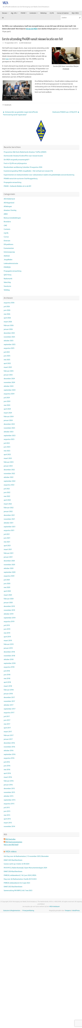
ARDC (6, 214)
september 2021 (9, 527)
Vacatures (7, 286)
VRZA (5, 3)
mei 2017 (7, 724)
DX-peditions (8, 244)
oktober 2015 (8, 796)
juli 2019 (7, 625)
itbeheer (7, 256)
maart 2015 (8, 823)
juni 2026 (7, 310)
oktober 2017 (8, 705)
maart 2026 (8, 322)
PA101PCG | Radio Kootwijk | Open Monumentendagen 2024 (25, 868)
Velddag (7, 290)
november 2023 (9, 428)
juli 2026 (7, 307)
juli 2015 (7, 808)
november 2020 (9, 565)
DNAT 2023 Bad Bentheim (13, 887)
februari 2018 (8, 690)
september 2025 (9, 345)
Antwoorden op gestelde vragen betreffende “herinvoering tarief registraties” (20, 113)
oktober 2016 (8, 751)
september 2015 (9, 800)
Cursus (6, 237)
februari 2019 (8, 644)
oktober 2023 (8, 432)
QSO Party (7, 275)
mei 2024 (7, 405)
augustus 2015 (9, 804)
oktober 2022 (8, 477)
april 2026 (7, 318)
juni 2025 (7, 356)
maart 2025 (8, 367)
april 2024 (7, 409)
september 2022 (9, 481)
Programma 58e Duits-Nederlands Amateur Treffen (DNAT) (25, 152)
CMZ (5, 226)
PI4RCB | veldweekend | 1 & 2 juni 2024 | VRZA (20, 875)
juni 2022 (7, 492)
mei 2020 (7, 587)
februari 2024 (8, 417)
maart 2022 (8, 504)
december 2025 (9, 333)
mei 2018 (7, 679)
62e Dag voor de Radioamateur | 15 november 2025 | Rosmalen (26, 856)
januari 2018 (8, 694)
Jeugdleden (8, 260)
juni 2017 (7, 720)
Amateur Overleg (10, 210)
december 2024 (9, 379)
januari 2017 (8, 739)
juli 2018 (7, 671)
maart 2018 (8, 686)
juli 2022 (7, 489)
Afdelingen (8, 206)
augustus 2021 (9, 530)
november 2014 (9, 827)
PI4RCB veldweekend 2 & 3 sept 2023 (17, 883)
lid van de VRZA (31, 29)
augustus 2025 (9, 348)
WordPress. (76, 910)
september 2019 (9, 618)
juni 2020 (7, 584)
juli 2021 (7, 534)
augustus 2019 (9, 622)
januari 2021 (8, 557)
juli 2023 (7, 443)
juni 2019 (7, 629)
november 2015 (9, 792)
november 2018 (9, 656)
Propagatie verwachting (12, 182)
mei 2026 (7, 314)
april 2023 (7, 455)
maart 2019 (8, 641)
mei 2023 (7, 451)
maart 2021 (8, 549)
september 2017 (9, 709)
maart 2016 (8, 777)
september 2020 (9, 572)
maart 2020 (8, 595)
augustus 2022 (9, 485)
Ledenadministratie (11, 263)
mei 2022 (7, 496)
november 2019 (9, 610)
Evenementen (9, 248)
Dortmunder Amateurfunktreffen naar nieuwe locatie (23, 156)
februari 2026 (8, 325)
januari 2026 (8, 329)
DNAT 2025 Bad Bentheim (13, 860)
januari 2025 (8, 375)
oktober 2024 (8, 386)
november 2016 (9, 747)
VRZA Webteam (54, 906)
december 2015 (9, 789)
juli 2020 (7, 580)
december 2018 (9, 652)
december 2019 (9, 606)
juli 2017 (7, 716)
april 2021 (7, 546)
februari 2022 (8, 508)
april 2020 (7, 591)
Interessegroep (9, 252)
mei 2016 (7, 770)
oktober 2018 (8, 659)
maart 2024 (8, 413)
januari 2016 (8, 785)
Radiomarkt (8, 279)
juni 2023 (7, 447)
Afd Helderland (26, 43)
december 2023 (9, 424)
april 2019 (7, 637)
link (7, 59)
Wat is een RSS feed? (11, 845)
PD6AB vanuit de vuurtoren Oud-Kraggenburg (20, 179)
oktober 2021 (8, 523)
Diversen (7, 241)
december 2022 (9, 470)
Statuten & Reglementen (11, 910)
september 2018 (9, 663)
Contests (7, 229)
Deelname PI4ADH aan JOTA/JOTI (64, 112)
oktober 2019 (8, 614)
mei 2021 (7, 542)
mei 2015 (7, 815)
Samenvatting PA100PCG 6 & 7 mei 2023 (18, 891)
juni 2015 (7, 811)
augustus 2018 (9, 667)
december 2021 (9, 515)
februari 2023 (8, 462)
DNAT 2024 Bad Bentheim (13, 872)
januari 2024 (8, 420)
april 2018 (7, 682)
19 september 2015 (11, 43)
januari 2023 (8, 466)
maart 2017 (8, 732)
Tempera (68, 910)
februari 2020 (8, 599)
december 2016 (9, 743)
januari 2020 (8, 603)
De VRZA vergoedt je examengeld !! (16, 160)
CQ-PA (6, 233)
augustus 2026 (9, 303)
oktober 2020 (8, 568)
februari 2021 (8, 553)
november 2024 (9, 382)
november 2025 (9, 337)
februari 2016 (8, 781)
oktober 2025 (8, 341)
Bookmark (7, 105)
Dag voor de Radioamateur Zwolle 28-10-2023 (20, 879)
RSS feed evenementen (13, 842)
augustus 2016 (9, 758)
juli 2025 (7, 352)
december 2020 (9, 561)
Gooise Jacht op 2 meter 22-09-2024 (16, 864)
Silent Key (7, 282)
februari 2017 (8, 735)
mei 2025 (7, 360)
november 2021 (9, 519)
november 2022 (9, 474)
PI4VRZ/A (7, 267)
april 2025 (7, 363)
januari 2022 (8, 512)
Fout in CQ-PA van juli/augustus (15, 163)
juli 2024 (7, 398)
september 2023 (9, 436)
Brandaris (7, 222)
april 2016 (7, 773)
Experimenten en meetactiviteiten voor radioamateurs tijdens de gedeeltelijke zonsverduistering (39, 175)
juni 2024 (7, 401)
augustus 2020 (9, 576)
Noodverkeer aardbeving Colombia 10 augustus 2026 (23, 167)
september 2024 (9, 390)
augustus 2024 (9, 394)
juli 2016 (7, 762)
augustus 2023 (9, 439)
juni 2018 (7, 675)
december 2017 (9, 697)
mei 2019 (7, 633)
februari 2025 (8, 371)
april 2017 (7, 728)
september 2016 (9, 754)
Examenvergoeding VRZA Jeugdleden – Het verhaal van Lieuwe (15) (28, 171)
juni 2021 (7, 538)
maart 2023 (8, 458)
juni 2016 (7, 766)
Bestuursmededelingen (12, 218)
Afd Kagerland (9, 203)
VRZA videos (11, 851)
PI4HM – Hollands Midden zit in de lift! (17, 186)
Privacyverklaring (28, 910)
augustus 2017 (9, 713)
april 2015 (7, 819)
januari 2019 (8, 648)
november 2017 (9, 701)
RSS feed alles (10, 839)
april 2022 (7, 500)
